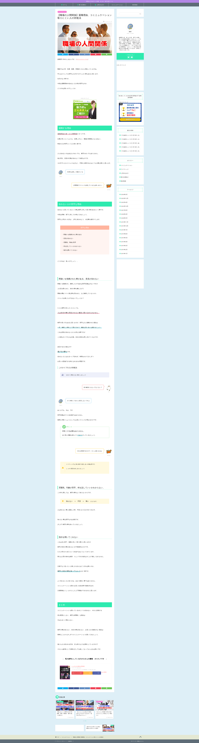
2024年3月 (124, 194)
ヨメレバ (79, 667)
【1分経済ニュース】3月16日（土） (130, 139)
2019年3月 (124, 245)
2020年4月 (124, 214)
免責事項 (70, 741)
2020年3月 (124, 218)
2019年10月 (124, 226)
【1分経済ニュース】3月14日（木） (130, 147)
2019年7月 (124, 230)
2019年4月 (124, 241)
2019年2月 (124, 249)
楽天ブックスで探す (77, 673)
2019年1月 (124, 253)
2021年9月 (124, 210)
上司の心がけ (100, 5)
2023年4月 (124, 202)
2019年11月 (124, 222)
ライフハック (125, 169)
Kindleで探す (96, 673)
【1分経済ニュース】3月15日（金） (130, 143)
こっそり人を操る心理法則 (78, 666)
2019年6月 (124, 234)
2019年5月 (124, 237)
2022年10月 (124, 206)
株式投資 (134, 5)
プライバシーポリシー (61, 741)
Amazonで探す (88, 673)
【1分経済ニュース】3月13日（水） (130, 151)
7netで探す (104, 672)
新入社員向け (82, 5)
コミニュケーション (117, 5)
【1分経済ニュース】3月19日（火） (130, 135)
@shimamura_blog (82, 59)
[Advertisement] (130, 78)
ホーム (65, 5)
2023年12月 (124, 198)
